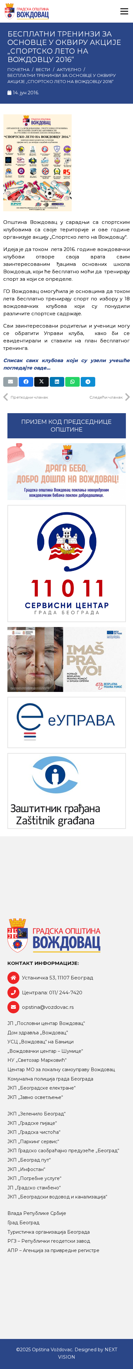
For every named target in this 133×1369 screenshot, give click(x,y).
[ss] (66, 563)
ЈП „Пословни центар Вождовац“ (46, 1023)
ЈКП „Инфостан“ (26, 1169)
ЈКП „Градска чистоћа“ (33, 1132)
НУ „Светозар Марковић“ (36, 1060)
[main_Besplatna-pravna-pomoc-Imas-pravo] (66, 659)
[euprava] (66, 722)
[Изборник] (124, 11)
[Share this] (26, 382)
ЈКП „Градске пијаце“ (32, 1123)
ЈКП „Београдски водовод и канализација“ (57, 1197)
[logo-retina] (27, 11)
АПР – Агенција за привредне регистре (53, 1250)
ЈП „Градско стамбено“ (34, 1188)
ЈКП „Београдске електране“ (41, 1088)
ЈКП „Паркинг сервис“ (33, 1141)
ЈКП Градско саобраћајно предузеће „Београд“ (63, 1151)
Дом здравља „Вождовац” (37, 1033)
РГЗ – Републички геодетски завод (48, 1241)
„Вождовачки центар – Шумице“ (45, 1051)
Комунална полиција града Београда (50, 1079)
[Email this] (10, 382)
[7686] (66, 471)
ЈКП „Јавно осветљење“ (35, 1097)
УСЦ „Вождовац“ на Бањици (40, 1042)
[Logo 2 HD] (66, 791)
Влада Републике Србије (36, 1213)
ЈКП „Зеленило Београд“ (36, 1114)
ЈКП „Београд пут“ (29, 1160)
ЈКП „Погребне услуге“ (34, 1178)
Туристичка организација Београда (48, 1232)
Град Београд (23, 1223)
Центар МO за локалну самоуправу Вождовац (61, 1069)
